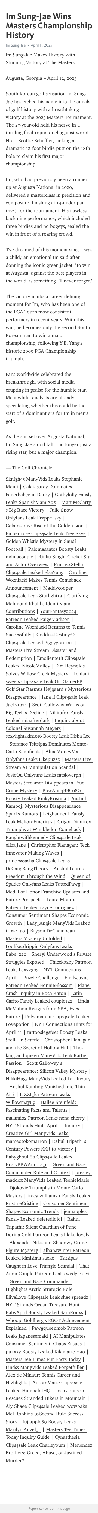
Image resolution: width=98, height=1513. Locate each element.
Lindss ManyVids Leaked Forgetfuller (45, 1367)
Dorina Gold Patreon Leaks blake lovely (48, 1235)
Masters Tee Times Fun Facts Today (43, 1359)
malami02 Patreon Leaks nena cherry (45, 1118)
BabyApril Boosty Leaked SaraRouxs (44, 1312)
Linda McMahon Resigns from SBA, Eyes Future (48, 1009)
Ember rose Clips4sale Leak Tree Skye (46, 533)
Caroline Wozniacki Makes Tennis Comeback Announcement (47, 580)
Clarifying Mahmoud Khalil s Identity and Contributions (47, 603)
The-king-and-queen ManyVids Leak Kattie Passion (47, 1055)
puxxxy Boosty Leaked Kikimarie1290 (45, 1352)
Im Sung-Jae (16, 45)
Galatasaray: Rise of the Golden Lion (45, 526)
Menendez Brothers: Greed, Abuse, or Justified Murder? (50, 1453)
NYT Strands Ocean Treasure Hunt (42, 1305)
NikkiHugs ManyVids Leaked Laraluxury (48, 1079)
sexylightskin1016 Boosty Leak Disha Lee (48, 736)
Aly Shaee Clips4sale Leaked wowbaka (46, 1406)
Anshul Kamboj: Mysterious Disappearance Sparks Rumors (46, 806)
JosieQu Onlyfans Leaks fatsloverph (43, 775)
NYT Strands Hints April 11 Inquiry (43, 1126)
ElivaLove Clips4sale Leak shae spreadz (47, 1297)
